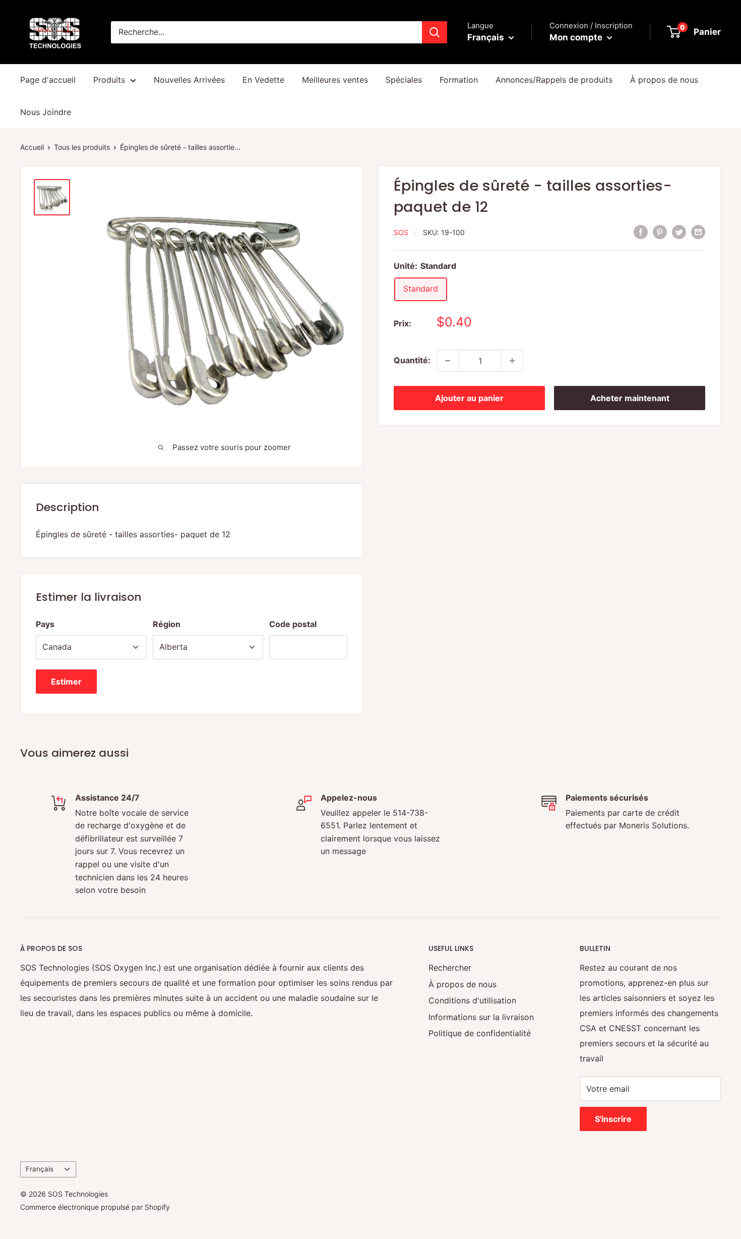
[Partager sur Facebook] (641, 231)
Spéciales (404, 80)
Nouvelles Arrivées (189, 80)
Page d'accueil (48, 80)
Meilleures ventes (335, 80)
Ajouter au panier (469, 398)
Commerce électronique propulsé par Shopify (95, 1207)
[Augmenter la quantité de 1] (512, 360)
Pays (45, 624)
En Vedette (263, 80)
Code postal (293, 624)
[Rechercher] (434, 32)
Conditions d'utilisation (472, 1000)
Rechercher (449, 968)
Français (39, 1169)
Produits (109, 80)
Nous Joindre (45, 112)
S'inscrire (613, 1119)
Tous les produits (82, 147)
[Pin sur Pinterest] (660, 231)
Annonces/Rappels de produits (554, 80)
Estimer (66, 682)
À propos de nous (664, 80)
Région (166, 624)
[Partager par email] (698, 231)
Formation (459, 80)
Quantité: (412, 360)
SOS (401, 232)
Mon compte (576, 37)
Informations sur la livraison (481, 1017)
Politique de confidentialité (479, 1033)
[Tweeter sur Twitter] (679, 231)
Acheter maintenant (629, 398)
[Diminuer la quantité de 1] (447, 360)
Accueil (32, 147)
